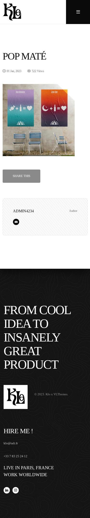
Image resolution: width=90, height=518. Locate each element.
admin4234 (23, 211)
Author (73, 211)
